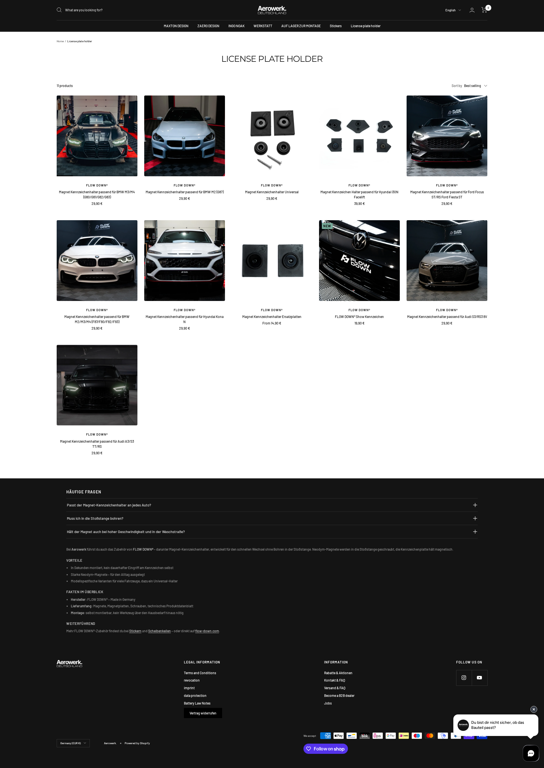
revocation (192, 680)
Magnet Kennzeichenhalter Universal (272, 192)
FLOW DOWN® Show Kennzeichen (359, 317)
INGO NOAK (236, 26)
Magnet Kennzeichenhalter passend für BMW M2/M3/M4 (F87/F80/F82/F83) (96, 319)
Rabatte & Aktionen (338, 673)
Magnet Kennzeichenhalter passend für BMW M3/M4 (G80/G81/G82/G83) (97, 194)
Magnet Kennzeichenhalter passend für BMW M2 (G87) (185, 192)
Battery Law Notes (197, 703)
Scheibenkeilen (159, 631)
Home (60, 41)
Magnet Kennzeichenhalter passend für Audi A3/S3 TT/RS (97, 443)
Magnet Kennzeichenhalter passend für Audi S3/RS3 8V (447, 317)
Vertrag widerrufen (203, 713)
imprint (189, 688)
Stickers (336, 26)
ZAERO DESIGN (208, 26)
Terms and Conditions (200, 673)
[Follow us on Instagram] (464, 678)
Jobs (328, 703)
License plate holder (366, 26)
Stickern (135, 631)
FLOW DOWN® (97, 185)
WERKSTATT (263, 26)
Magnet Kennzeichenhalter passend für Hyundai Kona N (185, 319)
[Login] (472, 10)
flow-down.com (207, 631)
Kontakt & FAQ (334, 680)
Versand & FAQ (334, 688)
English (450, 10)
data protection (195, 695)
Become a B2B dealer (339, 695)
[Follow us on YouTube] (479, 678)
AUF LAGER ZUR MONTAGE (301, 26)
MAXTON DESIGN (176, 26)
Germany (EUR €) (70, 743)
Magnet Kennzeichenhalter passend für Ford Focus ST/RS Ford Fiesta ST (447, 194)
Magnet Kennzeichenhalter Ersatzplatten (271, 317)
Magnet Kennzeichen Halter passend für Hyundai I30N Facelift (359, 194)
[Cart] (484, 10)
